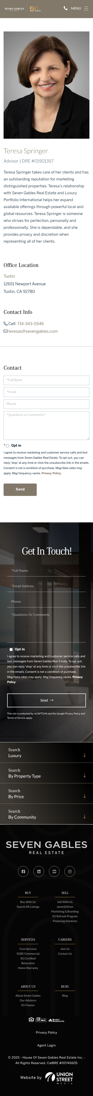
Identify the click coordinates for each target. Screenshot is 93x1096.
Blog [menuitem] (65, 995)
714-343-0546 (30, 324)
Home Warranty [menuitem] (28, 968)
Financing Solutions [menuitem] (65, 921)
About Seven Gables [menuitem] (28, 995)
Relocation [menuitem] (28, 963)
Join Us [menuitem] (64, 949)
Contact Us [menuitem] (65, 953)
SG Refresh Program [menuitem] (65, 916)
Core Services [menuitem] (27, 949)
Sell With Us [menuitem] (65, 902)
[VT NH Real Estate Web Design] (59, 1078)
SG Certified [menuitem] (28, 958)
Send (44, 700)
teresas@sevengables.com (33, 332)
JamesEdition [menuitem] (65, 906)
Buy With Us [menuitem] (28, 902)
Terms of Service (16, 718)
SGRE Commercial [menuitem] (28, 953)
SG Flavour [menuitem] (28, 1005)
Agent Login (46, 1045)
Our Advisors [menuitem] (28, 1000)
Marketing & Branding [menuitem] (65, 911)
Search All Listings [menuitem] (28, 906)
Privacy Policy (51, 473)
